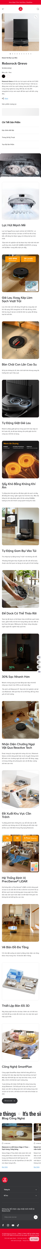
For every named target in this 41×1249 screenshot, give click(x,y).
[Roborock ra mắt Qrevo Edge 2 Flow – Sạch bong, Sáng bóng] (17, 1132)
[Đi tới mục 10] (31, 54)
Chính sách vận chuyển (16, 1240)
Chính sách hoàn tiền (22, 1238)
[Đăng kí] (36, 1217)
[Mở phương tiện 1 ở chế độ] (36, 17)
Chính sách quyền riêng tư (10, 1238)
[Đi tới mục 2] (12, 54)
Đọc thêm (5, 1167)
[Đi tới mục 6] (21, 54)
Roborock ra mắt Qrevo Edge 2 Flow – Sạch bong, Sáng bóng (15, 1148)
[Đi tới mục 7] (24, 54)
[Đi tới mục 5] (19, 54)
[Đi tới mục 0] (10, 54)
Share (6, 98)
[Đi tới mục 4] (17, 54)
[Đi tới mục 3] (15, 54)
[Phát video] (20, 165)
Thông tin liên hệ (26, 1240)
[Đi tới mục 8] (26, 54)
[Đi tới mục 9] (28, 54)
